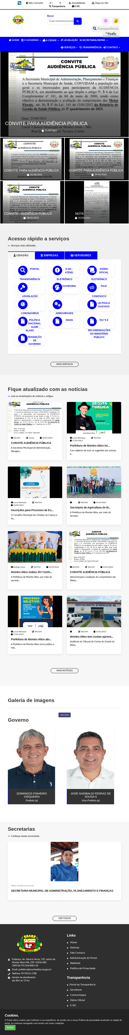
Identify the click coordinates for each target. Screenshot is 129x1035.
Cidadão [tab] (23, 255)
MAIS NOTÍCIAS (64, 671)
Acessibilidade (78, 3)
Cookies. (12, 1015)
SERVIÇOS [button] (70, 47)
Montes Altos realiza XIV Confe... (31, 572)
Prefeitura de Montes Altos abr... (31, 639)
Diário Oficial (77, 1000)
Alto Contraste (35, 3)
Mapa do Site (101, 3)
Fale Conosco (77, 953)
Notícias (74, 947)
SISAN (69, 320)
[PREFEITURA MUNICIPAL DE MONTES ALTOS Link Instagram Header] (105, 21)
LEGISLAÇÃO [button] (70, 40)
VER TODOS (64, 918)
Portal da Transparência (82, 984)
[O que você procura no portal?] (78, 21)
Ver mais (64, 715)
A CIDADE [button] (51, 40)
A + (51, 3)
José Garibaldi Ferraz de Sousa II (91, 795)
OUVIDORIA (69, 286)
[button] (19, 3)
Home (73, 942)
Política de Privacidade (82, 968)
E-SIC (73, 1005)
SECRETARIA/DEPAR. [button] (94, 40)
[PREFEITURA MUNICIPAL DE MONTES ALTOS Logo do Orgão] (18, 20)
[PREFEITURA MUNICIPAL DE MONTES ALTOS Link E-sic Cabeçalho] (116, 21)
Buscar (50, 16)
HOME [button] (15, 40)
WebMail (75, 963)
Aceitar (10, 1027)
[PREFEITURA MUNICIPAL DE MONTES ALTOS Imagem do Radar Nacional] (110, 34)
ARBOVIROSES (64, 313)
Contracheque (78, 995)
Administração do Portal (83, 958)
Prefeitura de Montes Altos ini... (90, 445)
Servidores (76, 990)
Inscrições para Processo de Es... (32, 510)
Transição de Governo (35, 340)
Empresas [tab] (52, 255)
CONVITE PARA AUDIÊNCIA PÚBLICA (46, 123)
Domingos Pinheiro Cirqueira (32, 795)
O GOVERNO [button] (31, 40)
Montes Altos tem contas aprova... (91, 636)
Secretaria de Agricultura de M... (90, 507)
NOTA (79, 213)
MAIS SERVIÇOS (64, 364)
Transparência (107, 28)
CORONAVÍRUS (30, 313)
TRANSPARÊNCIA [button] (92, 47)
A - (60, 3)
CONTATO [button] (112, 47)
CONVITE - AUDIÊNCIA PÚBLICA (28, 213)
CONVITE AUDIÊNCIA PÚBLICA (31, 442)
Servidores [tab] (84, 255)
